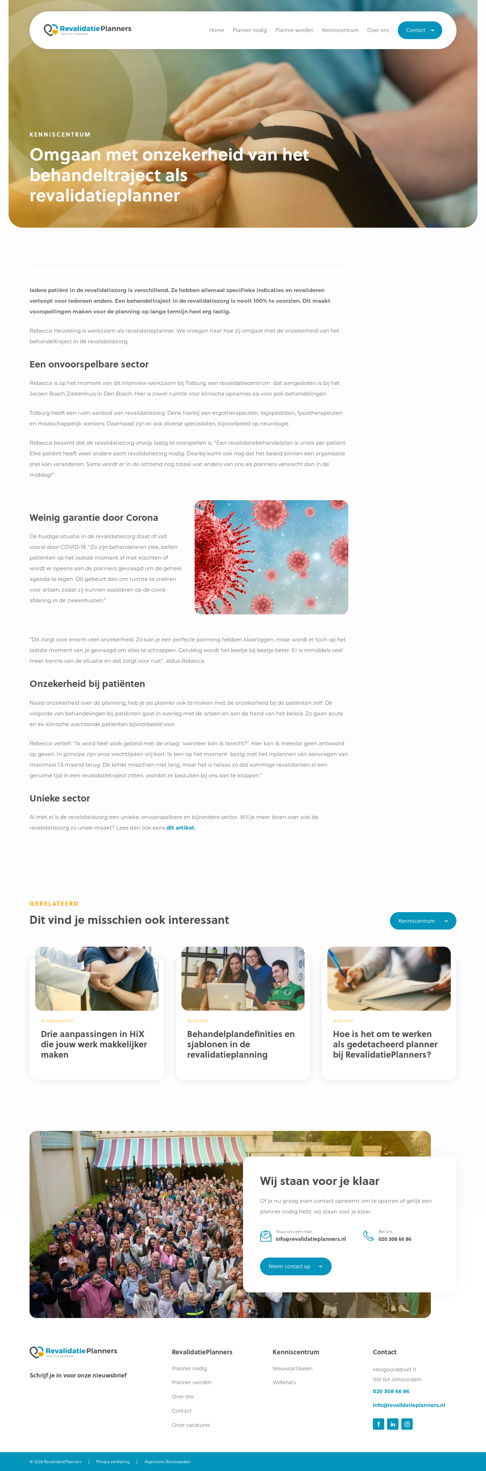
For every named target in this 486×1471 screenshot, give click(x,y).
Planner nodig (189, 1368)
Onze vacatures (191, 1425)
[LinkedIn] (392, 1424)
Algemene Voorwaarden (167, 1461)
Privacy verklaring (113, 1461)
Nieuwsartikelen (292, 1368)
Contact (182, 1411)
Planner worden (191, 1382)
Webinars (284, 1382)
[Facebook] (378, 1424)
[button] (340, 30)
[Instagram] (407, 1424)
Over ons (183, 1396)
